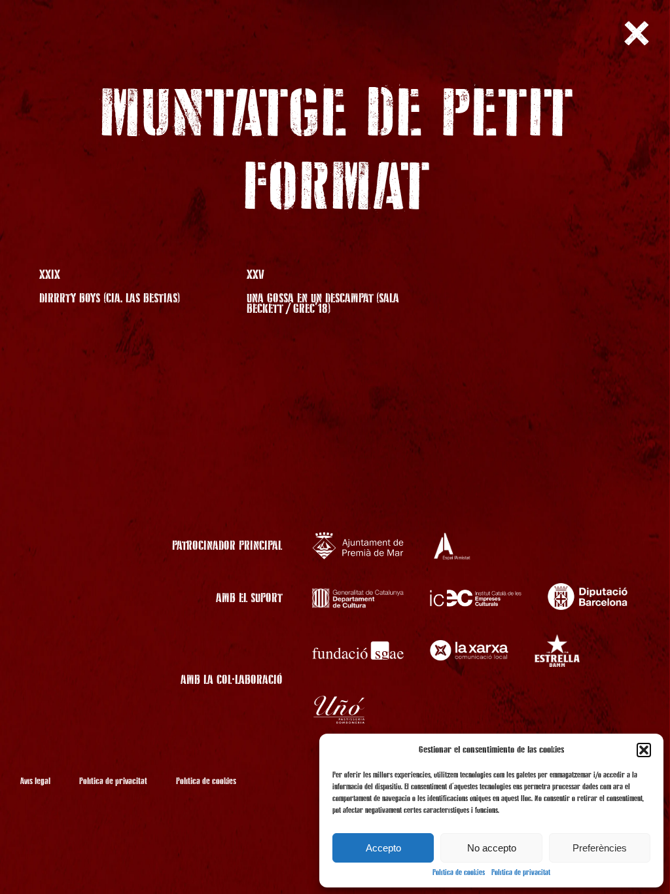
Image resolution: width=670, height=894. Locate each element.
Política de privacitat (520, 873)
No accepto (491, 847)
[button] (643, 750)
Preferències (600, 847)
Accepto (383, 847)
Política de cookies (458, 873)
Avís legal (35, 781)
